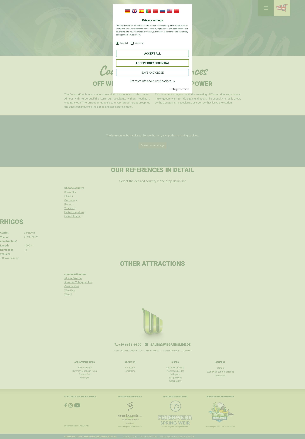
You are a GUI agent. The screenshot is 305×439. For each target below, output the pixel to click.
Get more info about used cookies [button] (150, 81)
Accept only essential (152, 63)
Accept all (152, 53)
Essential (124, 43)
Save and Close (153, 72)
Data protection (179, 89)
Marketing (139, 43)
